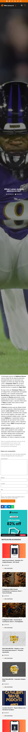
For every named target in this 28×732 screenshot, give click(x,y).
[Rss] (15, 1)
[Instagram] (12, 1)
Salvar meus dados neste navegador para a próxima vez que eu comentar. (13, 497)
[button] (21, 5)
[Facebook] (7, 1)
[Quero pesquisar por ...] (25, 5)
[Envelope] (20, 1)
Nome (3, 477)
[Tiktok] (18, 1)
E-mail (3, 483)
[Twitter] (9, 1)
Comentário (4, 458)
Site (2, 489)
